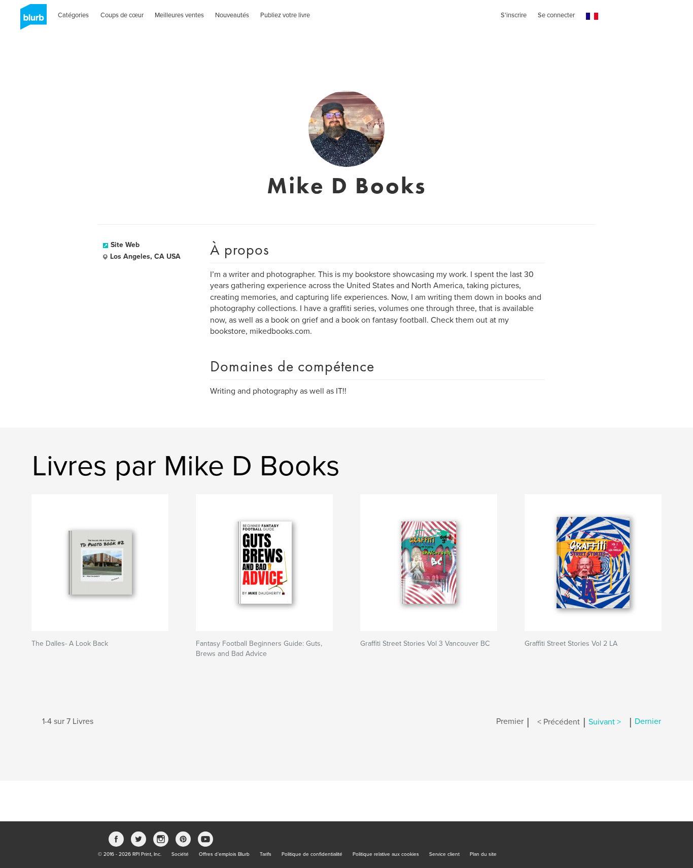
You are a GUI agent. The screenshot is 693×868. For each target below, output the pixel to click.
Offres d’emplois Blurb (224, 854)
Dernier (648, 722)
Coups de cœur (122, 15)
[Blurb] (30, 20)
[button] (592, 16)
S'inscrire (514, 15)
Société (180, 854)
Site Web (125, 244)
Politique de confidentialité (312, 854)
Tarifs (265, 854)
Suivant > (604, 722)
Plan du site (483, 854)
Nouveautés (232, 15)
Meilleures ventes (179, 15)
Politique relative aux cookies (386, 854)
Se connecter (556, 15)
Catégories (73, 15)
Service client (444, 854)
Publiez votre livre (285, 15)
